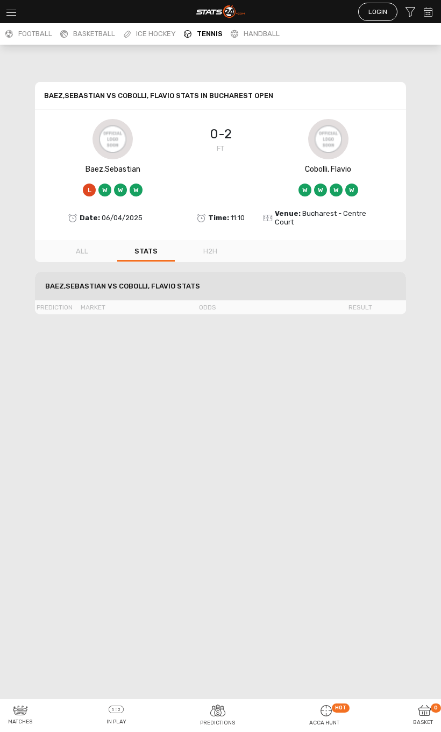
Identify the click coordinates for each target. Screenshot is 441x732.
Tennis (210, 34)
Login (377, 12)
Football (35, 34)
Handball (262, 34)
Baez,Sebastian (113, 169)
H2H (210, 251)
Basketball (94, 34)
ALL (82, 251)
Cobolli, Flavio (328, 169)
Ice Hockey (156, 34)
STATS (146, 251)
